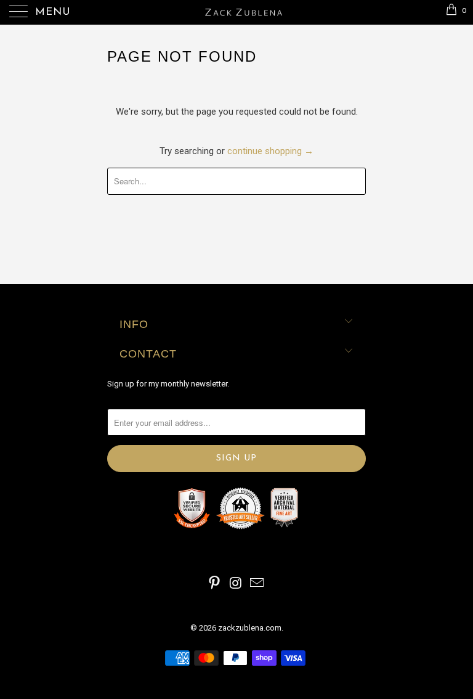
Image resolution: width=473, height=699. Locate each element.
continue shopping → (270, 151)
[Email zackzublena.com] (257, 584)
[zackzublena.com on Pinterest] (214, 584)
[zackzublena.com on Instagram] (236, 584)
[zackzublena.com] (236, 12)
